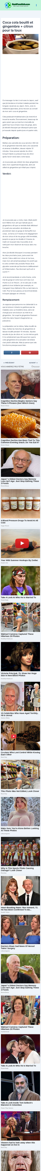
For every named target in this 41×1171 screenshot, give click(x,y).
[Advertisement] (20, 77)
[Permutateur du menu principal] (36, 5)
